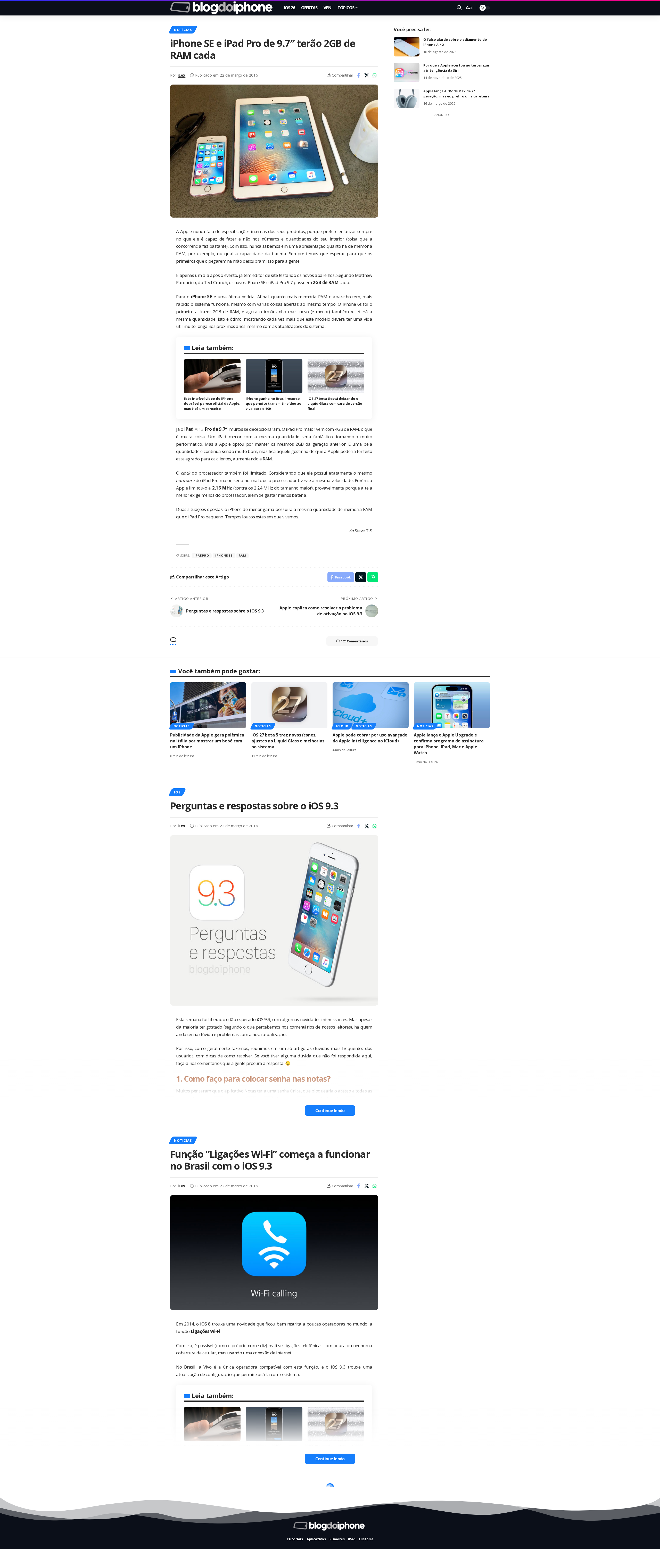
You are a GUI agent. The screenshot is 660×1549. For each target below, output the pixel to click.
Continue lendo (330, 1110)
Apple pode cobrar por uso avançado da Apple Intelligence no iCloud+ (370, 738)
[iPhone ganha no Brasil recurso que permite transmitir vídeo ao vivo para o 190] (274, 376)
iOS (177, 792)
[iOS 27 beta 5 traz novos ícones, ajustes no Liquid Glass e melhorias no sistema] (289, 705)
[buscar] (459, 7)
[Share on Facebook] (358, 75)
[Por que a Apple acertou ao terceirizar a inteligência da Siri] (406, 72)
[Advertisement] (441, 196)
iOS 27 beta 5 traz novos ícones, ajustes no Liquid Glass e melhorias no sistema (287, 741)
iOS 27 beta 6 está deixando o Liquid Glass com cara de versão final (335, 403)
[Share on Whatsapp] (374, 75)
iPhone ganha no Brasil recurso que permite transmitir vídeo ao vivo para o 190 (273, 403)
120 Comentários (354, 641)
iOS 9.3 (263, 1019)
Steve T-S (363, 531)
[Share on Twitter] (366, 75)
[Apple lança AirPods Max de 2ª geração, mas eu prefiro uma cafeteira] (406, 98)
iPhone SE (224, 555)
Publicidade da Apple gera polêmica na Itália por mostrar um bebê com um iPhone (207, 741)
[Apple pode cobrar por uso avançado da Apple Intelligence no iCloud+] (371, 705)
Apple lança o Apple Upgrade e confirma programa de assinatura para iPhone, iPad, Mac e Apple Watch (449, 744)
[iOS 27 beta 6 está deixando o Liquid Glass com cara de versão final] (336, 376)
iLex (181, 75)
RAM (242, 555)
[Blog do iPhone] (223, 7)
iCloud (342, 726)
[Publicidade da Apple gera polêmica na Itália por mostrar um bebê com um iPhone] (208, 705)
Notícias (183, 29)
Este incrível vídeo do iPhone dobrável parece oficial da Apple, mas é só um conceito (212, 403)
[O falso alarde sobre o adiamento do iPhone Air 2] (406, 46)
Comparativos (188, 1488)
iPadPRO (201, 555)
